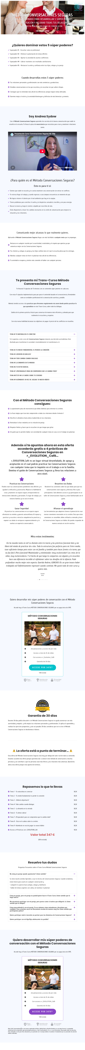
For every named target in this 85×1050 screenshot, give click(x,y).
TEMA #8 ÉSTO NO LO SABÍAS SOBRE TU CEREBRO (26, 375)
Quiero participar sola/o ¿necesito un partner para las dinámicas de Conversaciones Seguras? (41, 915)
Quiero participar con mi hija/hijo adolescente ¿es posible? (29, 919)
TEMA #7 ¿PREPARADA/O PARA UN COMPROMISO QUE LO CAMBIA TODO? (33, 371)
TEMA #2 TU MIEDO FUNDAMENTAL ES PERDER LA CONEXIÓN (29, 350)
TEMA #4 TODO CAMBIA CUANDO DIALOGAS (24, 358)
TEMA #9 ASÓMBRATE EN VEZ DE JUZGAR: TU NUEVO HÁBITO (29, 380)
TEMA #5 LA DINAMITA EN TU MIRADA (22, 363)
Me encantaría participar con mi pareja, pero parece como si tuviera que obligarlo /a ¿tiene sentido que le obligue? (40, 902)
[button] (42, 334)
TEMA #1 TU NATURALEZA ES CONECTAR (22, 334)
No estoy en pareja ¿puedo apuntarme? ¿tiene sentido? (28, 874)
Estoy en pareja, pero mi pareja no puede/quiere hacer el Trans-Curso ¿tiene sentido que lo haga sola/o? (40, 896)
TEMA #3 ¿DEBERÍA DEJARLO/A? (20, 354)
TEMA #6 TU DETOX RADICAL (19, 367)
